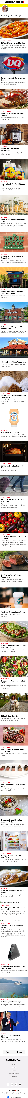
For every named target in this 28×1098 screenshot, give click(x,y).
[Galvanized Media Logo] (14, 1090)
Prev (8, 1052)
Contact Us (14, 1076)
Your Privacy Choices (15, 1097)
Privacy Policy (14, 1067)
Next (19, 1052)
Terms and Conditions (14, 1073)
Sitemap (14, 1070)
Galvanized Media (12, 1092)
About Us (14, 1064)
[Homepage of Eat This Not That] (14, 1060)
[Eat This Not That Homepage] (14, 2)
